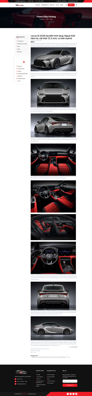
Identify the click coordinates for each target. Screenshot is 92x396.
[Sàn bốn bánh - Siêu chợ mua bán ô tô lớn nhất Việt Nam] (20, 5)
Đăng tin (72, 4)
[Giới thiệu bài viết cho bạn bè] (31, 42)
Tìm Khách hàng (21, 68)
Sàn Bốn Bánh (74, 347)
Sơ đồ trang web (50, 383)
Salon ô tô (52, 4)
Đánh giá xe (19, 51)
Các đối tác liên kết (51, 376)
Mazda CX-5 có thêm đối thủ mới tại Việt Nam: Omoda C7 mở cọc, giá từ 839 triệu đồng (48, 357)
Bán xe (48, 378)
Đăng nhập (59, 1)
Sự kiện (18, 49)
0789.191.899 (30, 1)
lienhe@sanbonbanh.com (21, 1)
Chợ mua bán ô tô (45, 4)
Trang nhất (41, 19)
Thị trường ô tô (20, 41)
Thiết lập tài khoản (21, 78)
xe (66, 73)
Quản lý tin (20, 66)
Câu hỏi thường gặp (51, 374)
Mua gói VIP (19, 76)
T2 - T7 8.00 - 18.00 (39, 1)
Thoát (19, 81)
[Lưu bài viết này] (34, 42)
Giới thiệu (38, 374)
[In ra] (32, 42)
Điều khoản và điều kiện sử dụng (40, 385)
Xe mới (51, 19)
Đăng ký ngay (69, 385)
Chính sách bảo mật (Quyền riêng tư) (40, 382)
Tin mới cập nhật (40, 376)
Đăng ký (64, 1)
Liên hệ (61, 4)
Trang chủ (38, 4)
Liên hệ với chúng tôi (51, 381)
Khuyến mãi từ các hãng (22, 43)
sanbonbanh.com (25, 393)
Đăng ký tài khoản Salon (23, 73)
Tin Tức (57, 4)
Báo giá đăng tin (72, 1)
